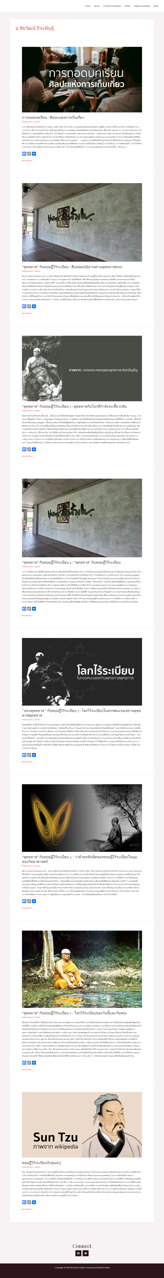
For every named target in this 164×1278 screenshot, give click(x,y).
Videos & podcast (142, 6)
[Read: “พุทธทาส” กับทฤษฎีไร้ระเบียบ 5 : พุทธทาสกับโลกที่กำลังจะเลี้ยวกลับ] (82, 368)
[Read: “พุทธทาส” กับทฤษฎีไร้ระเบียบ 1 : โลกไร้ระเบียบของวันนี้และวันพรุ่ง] (82, 969)
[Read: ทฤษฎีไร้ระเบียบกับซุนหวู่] (82, 1124)
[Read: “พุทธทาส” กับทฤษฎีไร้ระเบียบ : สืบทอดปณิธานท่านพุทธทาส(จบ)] (82, 222)
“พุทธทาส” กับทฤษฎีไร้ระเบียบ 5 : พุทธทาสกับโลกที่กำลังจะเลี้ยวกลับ (74, 406)
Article (127, 6)
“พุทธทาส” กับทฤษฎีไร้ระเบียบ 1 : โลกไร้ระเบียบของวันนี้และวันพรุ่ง (74, 1012)
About (97, 6)
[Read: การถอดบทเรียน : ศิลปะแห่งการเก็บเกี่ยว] (82, 79)
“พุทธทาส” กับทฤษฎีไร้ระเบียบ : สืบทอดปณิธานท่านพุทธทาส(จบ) (72, 266)
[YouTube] (86, 1253)
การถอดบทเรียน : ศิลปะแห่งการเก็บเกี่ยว (53, 117)
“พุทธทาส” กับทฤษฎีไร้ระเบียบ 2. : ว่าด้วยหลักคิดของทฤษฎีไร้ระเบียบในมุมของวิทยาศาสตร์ (79, 859)
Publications (27, 121)
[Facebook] (78, 1253)
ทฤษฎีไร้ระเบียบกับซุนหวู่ (41, 1162)
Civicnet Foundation (112, 6)
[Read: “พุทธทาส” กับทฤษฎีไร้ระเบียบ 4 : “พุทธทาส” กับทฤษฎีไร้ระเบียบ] (82, 518)
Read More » (27, 160)
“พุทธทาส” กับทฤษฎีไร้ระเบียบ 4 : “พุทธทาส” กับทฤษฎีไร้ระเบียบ (71, 562)
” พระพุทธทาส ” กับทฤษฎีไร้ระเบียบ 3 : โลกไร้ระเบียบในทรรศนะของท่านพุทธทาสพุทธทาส (81, 713)
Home (88, 6)
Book (156, 6)
